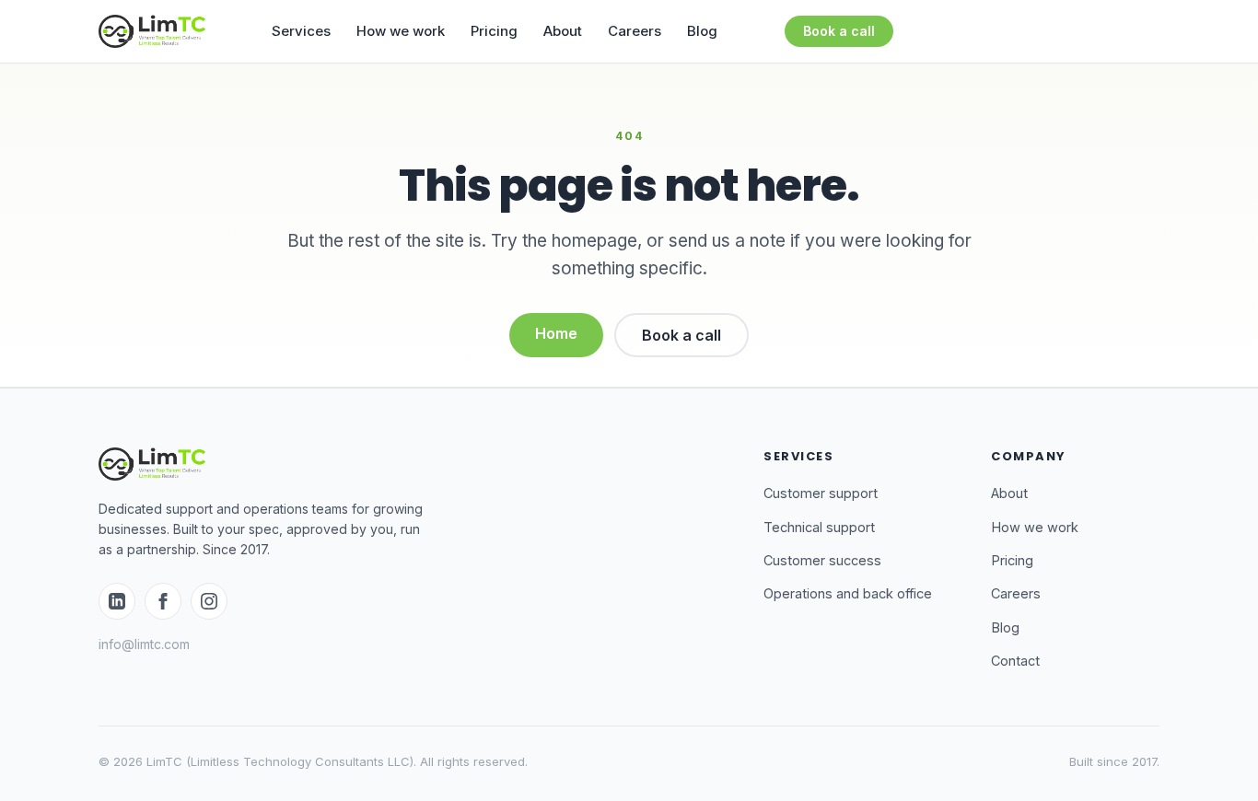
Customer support (820, 493)
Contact (1015, 660)
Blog (702, 31)
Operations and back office (847, 593)
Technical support (819, 527)
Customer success (822, 560)
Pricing (494, 31)
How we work (400, 31)
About (562, 31)
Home (556, 333)
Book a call (839, 31)
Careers (634, 31)
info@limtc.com (144, 644)
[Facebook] (163, 601)
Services (301, 31)
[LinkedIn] (117, 601)
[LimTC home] (152, 31)
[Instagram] (209, 601)
